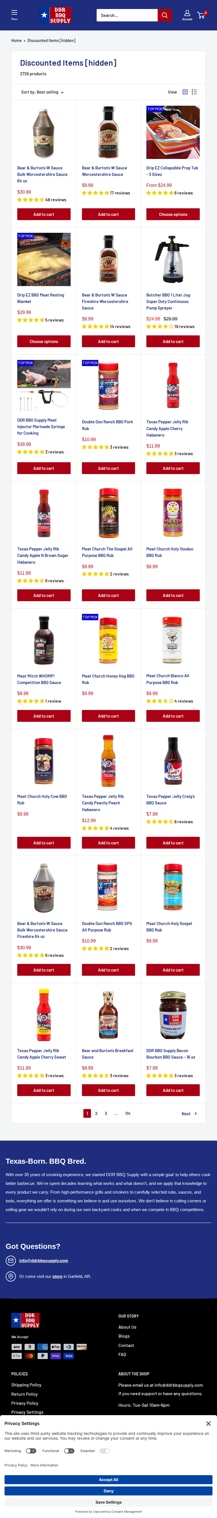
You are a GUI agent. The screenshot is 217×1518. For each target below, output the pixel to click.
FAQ (122, 1354)
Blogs (124, 1335)
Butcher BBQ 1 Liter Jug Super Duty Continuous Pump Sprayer (168, 301)
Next (186, 1113)
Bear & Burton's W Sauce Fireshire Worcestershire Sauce (105, 301)
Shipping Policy (26, 1384)
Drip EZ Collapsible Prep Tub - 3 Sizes (172, 171)
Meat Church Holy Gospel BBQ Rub (169, 926)
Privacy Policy (24, 1403)
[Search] (165, 15)
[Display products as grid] (185, 91)
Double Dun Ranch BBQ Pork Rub (107, 425)
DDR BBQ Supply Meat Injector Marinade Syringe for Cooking (41, 426)
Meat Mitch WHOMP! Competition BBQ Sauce (39, 679)
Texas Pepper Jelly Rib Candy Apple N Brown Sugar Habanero (42, 555)
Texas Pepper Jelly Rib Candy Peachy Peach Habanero (103, 803)
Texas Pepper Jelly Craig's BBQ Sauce (170, 799)
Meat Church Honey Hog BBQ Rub (108, 679)
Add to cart (43, 214)
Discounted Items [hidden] (51, 40)
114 (128, 1113)
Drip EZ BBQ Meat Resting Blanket (40, 298)
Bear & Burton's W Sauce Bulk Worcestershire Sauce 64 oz (42, 174)
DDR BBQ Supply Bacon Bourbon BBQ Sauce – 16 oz (170, 1053)
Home (16, 40)
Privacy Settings (27, 1412)
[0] (201, 15)
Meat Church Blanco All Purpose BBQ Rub (167, 679)
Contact (126, 1345)
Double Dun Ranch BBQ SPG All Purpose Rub (107, 926)
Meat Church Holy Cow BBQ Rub (42, 799)
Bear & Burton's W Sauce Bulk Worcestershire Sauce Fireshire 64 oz (42, 930)
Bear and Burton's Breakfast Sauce (108, 1053)
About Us (127, 1326)
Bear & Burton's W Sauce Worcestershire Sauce (104, 171)
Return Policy (24, 1394)
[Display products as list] (194, 91)
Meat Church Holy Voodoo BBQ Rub (169, 552)
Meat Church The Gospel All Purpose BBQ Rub (107, 552)
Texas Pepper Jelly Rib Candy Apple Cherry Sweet (41, 1053)
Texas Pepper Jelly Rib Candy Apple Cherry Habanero (167, 428)
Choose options (173, 214)
